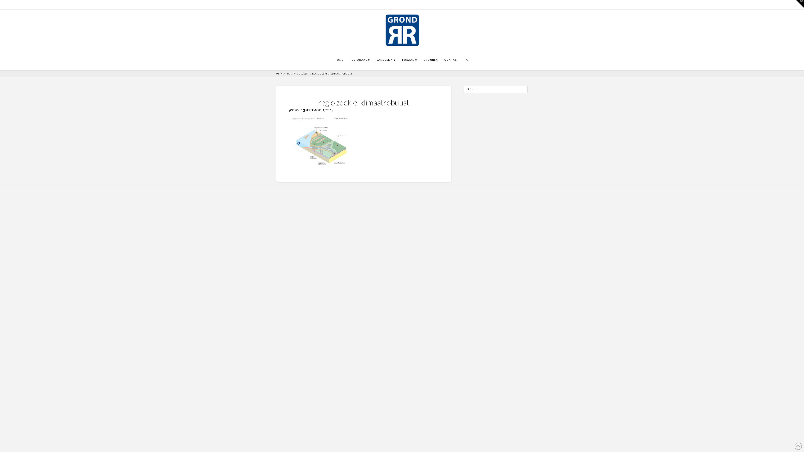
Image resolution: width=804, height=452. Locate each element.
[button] (800, 4)
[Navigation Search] (467, 60)
